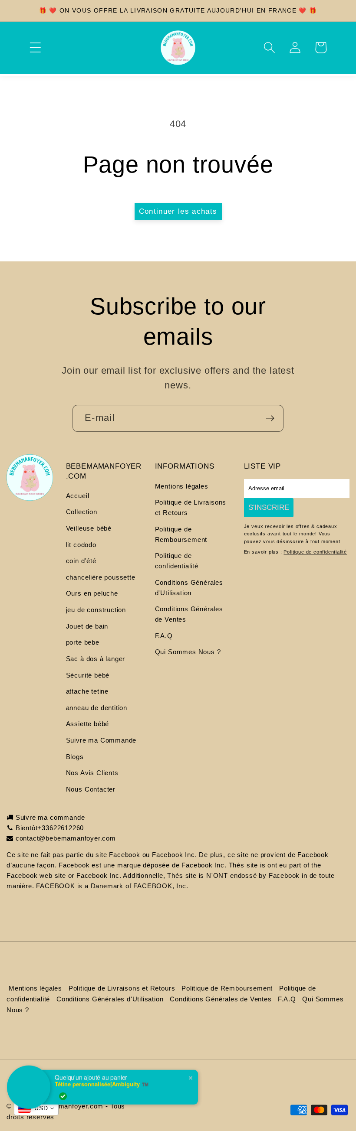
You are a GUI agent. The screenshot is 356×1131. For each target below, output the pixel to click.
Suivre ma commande (50, 817)
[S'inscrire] (270, 418)
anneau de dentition (96, 707)
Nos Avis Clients (92, 772)
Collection (81, 511)
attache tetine (87, 691)
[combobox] (36, 1108)
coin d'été (81, 560)
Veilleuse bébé (89, 528)
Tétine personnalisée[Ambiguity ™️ (101, 1078)
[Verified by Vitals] (63, 1090)
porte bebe (82, 642)
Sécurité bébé (88, 675)
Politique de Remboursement (181, 534)
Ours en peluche (92, 593)
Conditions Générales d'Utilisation (189, 587)
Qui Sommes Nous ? (188, 651)
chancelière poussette (100, 577)
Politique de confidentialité (176, 561)
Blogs (75, 756)
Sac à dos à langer (95, 658)
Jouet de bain (87, 626)
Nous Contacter (90, 789)
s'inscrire (268, 507)
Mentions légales (181, 486)
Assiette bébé (87, 723)
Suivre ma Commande (101, 740)
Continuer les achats (178, 211)
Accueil (77, 495)
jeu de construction (96, 609)
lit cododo (81, 544)
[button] (35, 47)
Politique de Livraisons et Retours (191, 507)
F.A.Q (164, 635)
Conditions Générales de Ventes (189, 614)
